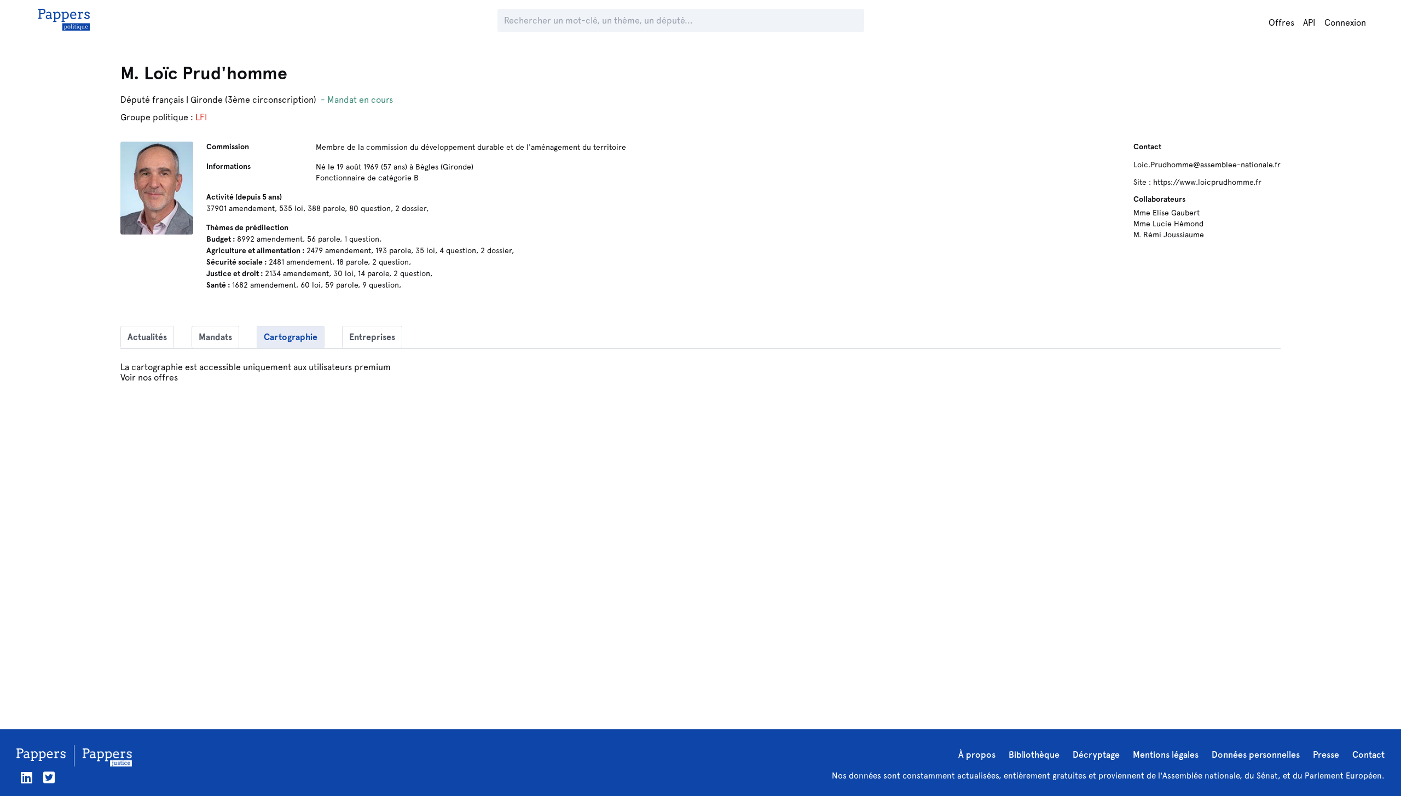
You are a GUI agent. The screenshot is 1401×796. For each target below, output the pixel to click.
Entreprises (372, 337)
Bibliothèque (1034, 755)
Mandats (215, 337)
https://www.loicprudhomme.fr (1207, 182)
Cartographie (290, 337)
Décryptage (1096, 755)
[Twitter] (49, 778)
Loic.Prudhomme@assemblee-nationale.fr (1207, 164)
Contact (1368, 755)
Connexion (1345, 22)
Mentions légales (1166, 755)
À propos (976, 755)
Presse (1326, 755)
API (1309, 22)
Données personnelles (1256, 755)
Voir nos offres (149, 377)
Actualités (147, 337)
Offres (1281, 22)
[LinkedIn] (26, 778)
